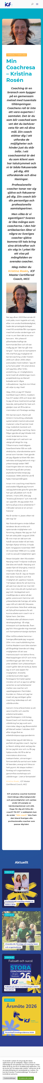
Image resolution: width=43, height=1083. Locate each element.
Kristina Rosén (18, 271)
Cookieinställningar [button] (9, 1078)
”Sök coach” (22, 815)
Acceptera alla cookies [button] (26, 1078)
